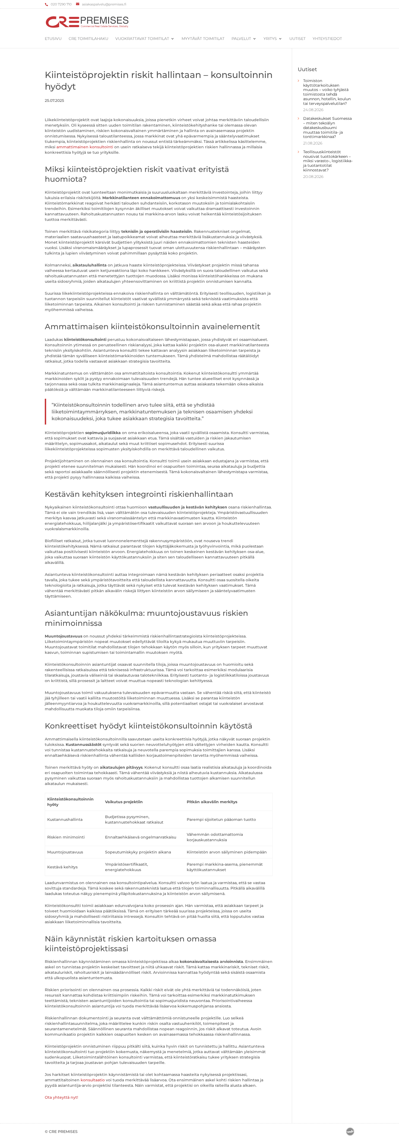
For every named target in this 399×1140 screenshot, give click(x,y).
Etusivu (53, 39)
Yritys (270, 39)
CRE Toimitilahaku (88, 39)
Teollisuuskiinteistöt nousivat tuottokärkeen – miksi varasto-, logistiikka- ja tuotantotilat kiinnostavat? (328, 160)
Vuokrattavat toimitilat (142, 39)
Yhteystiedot (327, 39)
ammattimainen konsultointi (84, 147)
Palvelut (241, 39)
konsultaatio (93, 1080)
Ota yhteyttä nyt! (61, 1097)
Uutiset (297, 39)
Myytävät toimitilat (203, 39)
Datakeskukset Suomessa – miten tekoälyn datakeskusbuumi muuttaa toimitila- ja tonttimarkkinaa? (327, 127)
